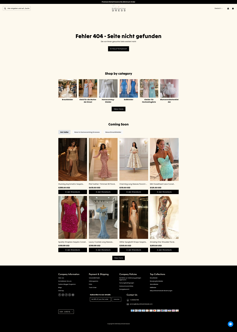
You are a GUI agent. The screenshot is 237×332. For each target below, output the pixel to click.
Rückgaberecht (124, 289)
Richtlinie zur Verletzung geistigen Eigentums (130, 279)
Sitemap (61, 291)
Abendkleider (154, 284)
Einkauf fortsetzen (118, 49)
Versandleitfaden (94, 278)
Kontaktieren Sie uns (64, 281)
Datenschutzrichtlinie (126, 286)
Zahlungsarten (93, 281)
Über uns (61, 278)
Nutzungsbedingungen (126, 283)
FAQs (90, 284)
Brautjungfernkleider (156, 281)
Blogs (60, 287)
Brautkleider (154, 278)
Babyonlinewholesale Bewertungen (161, 291)
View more (118, 109)
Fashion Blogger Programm (67, 284)
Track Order (93, 287)
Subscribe (116, 299)
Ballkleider (153, 287)
